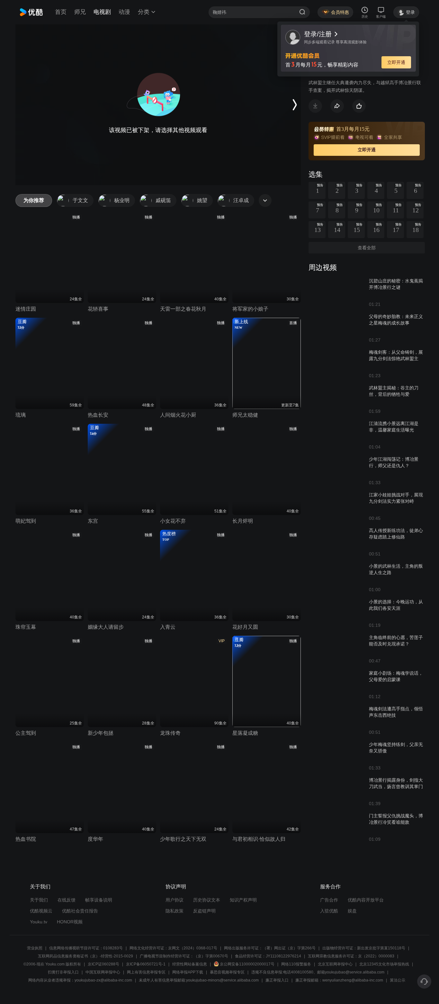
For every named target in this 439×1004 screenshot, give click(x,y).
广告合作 (329, 899)
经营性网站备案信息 (189, 964)
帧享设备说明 (98, 899)
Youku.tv (38, 921)
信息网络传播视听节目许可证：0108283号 (86, 948)
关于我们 (39, 899)
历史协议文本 (206, 899)
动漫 (124, 12)
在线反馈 (67, 899)
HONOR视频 (70, 921)
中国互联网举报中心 (102, 972)
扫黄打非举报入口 (63, 972)
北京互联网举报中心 (335, 964)
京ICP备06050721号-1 (146, 964)
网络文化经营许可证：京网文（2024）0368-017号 (173, 948)
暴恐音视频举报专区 (227, 972)
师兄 (80, 12)
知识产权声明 (243, 899)
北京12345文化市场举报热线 (384, 964)
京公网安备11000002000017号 (247, 964)
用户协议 (175, 899)
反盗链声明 (204, 910)
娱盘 (352, 910)
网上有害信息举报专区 (146, 972)
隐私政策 (175, 910)
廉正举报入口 (277, 980)
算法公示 (397, 980)
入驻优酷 (329, 910)
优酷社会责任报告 (80, 910)
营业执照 (34, 948)
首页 (61, 12)
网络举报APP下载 (187, 972)
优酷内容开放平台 (366, 899)
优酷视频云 (41, 910)
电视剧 (102, 12)
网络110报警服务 (296, 964)
